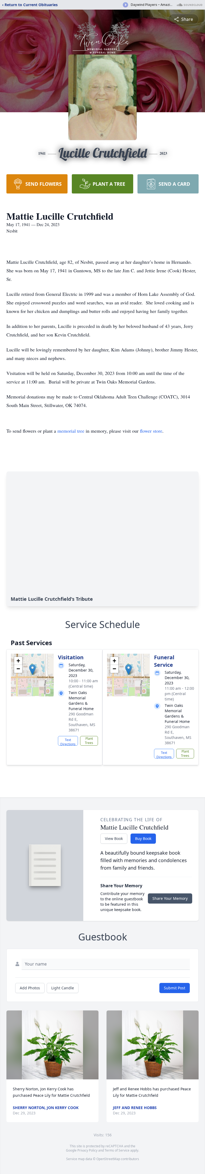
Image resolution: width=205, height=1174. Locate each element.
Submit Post (174, 987)
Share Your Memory (170, 898)
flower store (151, 431)
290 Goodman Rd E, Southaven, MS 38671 (82, 722)
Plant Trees (89, 740)
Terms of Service (117, 1150)
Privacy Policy (87, 1150)
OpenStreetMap (108, 1159)
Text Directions (68, 742)
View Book (114, 838)
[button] (32, 669)
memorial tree (70, 431)
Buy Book (143, 838)
